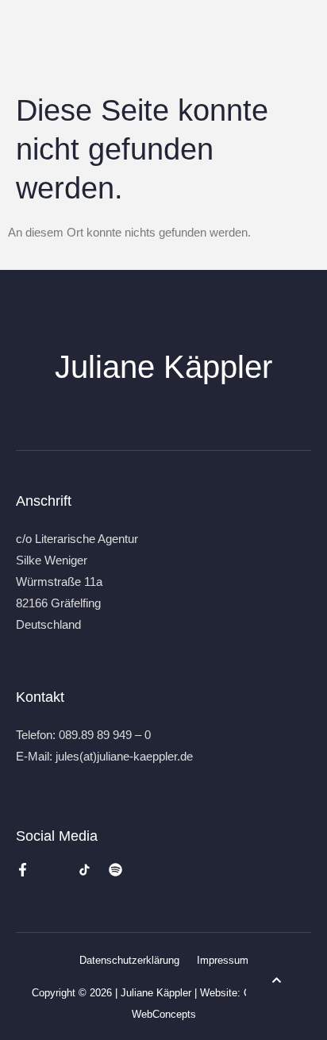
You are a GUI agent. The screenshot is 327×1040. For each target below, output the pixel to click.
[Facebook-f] (22, 869)
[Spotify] (115, 869)
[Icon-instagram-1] (53, 869)
